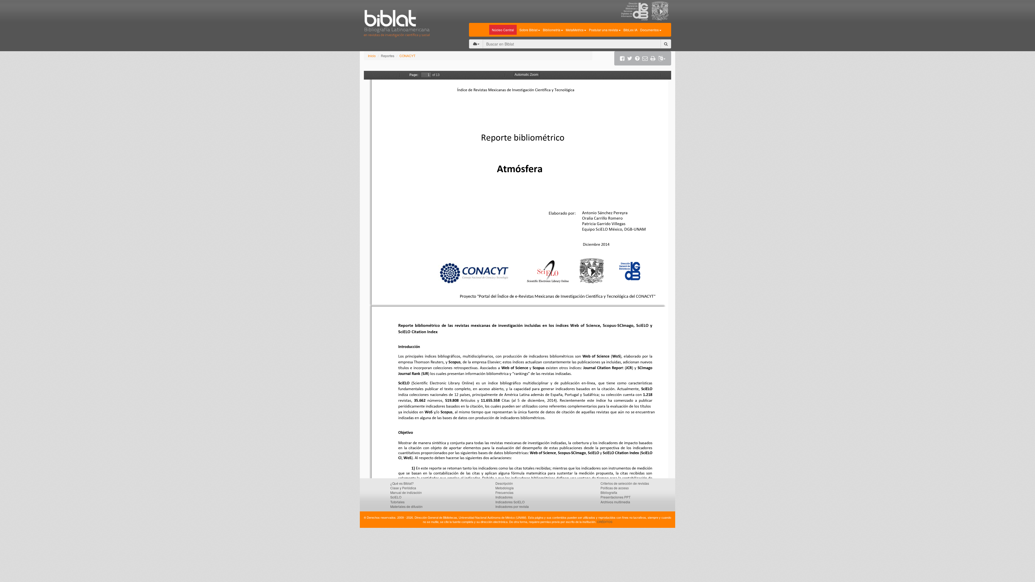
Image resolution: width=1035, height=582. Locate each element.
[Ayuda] (637, 58)
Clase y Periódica (403, 488)
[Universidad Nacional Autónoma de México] (661, 19)
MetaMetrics (575, 29)
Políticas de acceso (615, 488)
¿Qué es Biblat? (402, 483)
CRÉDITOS (604, 521)
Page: (413, 75)
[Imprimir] (653, 58)
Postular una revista (603, 29)
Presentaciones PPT (615, 497)
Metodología (504, 488)
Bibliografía (609, 492)
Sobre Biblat (528, 29)
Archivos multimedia (615, 502)
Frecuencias (504, 492)
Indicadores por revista (512, 506)
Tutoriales (397, 502)
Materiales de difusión (406, 506)
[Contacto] (645, 58)
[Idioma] (662, 58)
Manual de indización (406, 492)
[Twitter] (630, 58)
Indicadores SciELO (510, 502)
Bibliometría (551, 29)
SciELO (395, 497)
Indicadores (504, 497)
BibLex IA (630, 29)
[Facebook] (622, 58)
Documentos (649, 29)
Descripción (504, 483)
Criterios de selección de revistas (625, 483)
